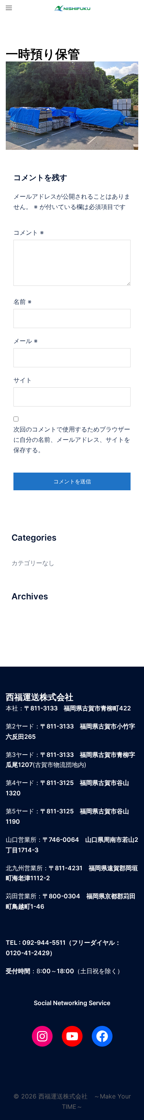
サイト (22, 380)
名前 (22, 301)
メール (25, 341)
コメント (28, 232)
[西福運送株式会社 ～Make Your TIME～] (72, 8)
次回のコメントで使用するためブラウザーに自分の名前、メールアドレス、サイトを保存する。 (71, 439)
